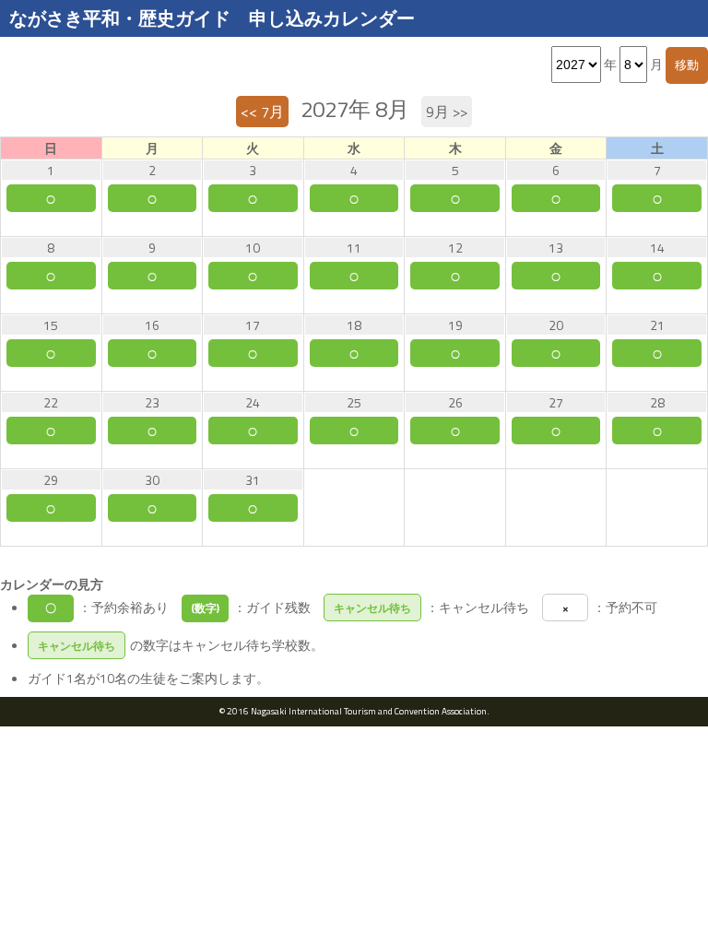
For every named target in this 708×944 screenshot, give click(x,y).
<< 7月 (262, 111)
